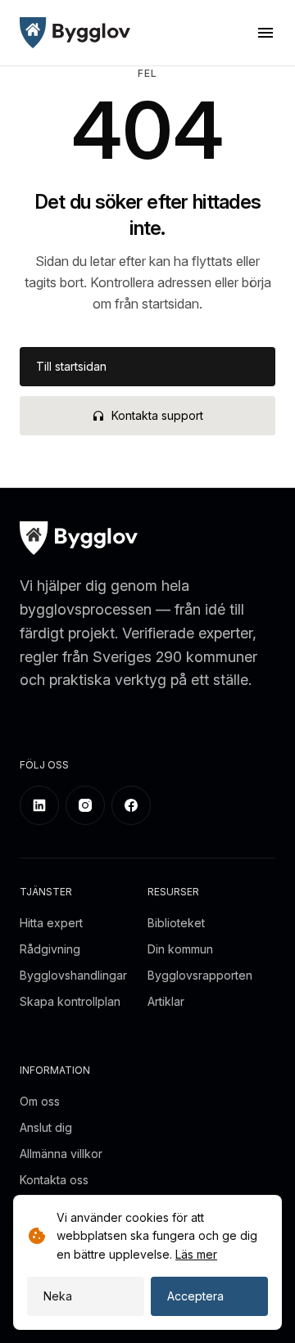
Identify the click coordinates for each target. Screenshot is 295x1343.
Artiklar (166, 1001)
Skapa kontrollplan (70, 1001)
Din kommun (180, 949)
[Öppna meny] (265, 33)
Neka (57, 1296)
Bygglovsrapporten (200, 975)
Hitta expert (51, 923)
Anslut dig (46, 1127)
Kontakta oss (54, 1180)
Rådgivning (50, 949)
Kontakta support (157, 415)
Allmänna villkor (61, 1153)
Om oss (40, 1101)
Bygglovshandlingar (73, 975)
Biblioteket (176, 923)
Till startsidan (71, 366)
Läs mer (196, 1254)
